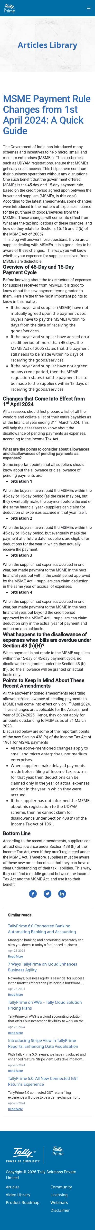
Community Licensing (61, 1190)
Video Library (18, 1194)
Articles (12, 1187)
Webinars (59, 1202)
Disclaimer (60, 1210)
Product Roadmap (22, 1202)
